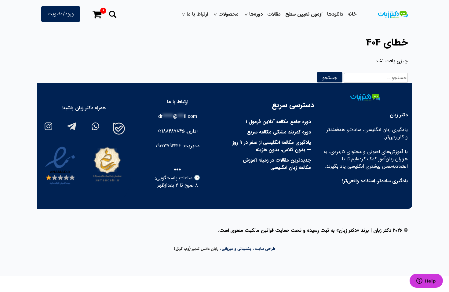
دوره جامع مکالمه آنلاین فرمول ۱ (278, 122)
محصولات (228, 14)
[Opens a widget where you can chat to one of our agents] (426, 281)
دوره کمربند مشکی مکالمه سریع (279, 132)
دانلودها (335, 14)
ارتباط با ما (197, 14)
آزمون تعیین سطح (304, 14)
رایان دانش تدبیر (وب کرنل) (196, 249)
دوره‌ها (256, 14)
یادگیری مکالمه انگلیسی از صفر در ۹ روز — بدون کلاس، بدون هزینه (271, 146)
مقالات (274, 14)
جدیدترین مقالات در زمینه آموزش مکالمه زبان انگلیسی (277, 163)
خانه (352, 14)
